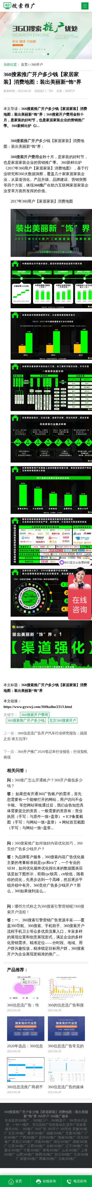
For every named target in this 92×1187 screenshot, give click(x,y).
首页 (24, 64)
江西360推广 (36, 1146)
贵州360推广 (48, 1137)
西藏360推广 (48, 1159)
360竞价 (65, 1129)
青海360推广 (52, 1150)
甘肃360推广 (75, 1133)
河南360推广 (43, 1142)
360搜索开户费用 (34, 715)
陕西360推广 (44, 1154)
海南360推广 (67, 1137)
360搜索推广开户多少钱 (26, 720)
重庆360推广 (36, 1133)
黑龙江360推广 (22, 1142)
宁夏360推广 (33, 1150)
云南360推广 (67, 1159)
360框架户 (58, 1120)
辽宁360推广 (75, 1146)
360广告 (40, 1129)
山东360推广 (71, 1150)
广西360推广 (29, 1137)
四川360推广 (63, 1154)
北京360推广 (17, 1133)
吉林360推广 (55, 1146)
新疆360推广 (29, 1159)
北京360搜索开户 (62, 720)
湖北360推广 (63, 1142)
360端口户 (40, 1120)
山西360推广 (25, 1154)
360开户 (37, 64)
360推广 (23, 1120)
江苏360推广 (17, 1146)
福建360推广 (55, 1133)
